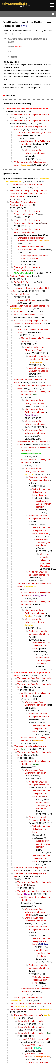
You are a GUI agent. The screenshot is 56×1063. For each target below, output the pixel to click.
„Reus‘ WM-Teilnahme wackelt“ (24, 1009)
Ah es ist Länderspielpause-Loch (28, 315)
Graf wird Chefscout (19, 276)
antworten (10, 95)
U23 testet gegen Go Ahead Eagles (26, 997)
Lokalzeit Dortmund (22, 294)
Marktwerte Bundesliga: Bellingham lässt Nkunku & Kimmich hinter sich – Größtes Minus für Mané (28, 193)
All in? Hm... (19, 312)
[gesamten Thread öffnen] (43, 182)
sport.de (18, 47)
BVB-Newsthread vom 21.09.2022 (22, 179)
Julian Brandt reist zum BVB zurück (26, 184)
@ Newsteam (19, 34)
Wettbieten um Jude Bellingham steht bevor (29, 114)
